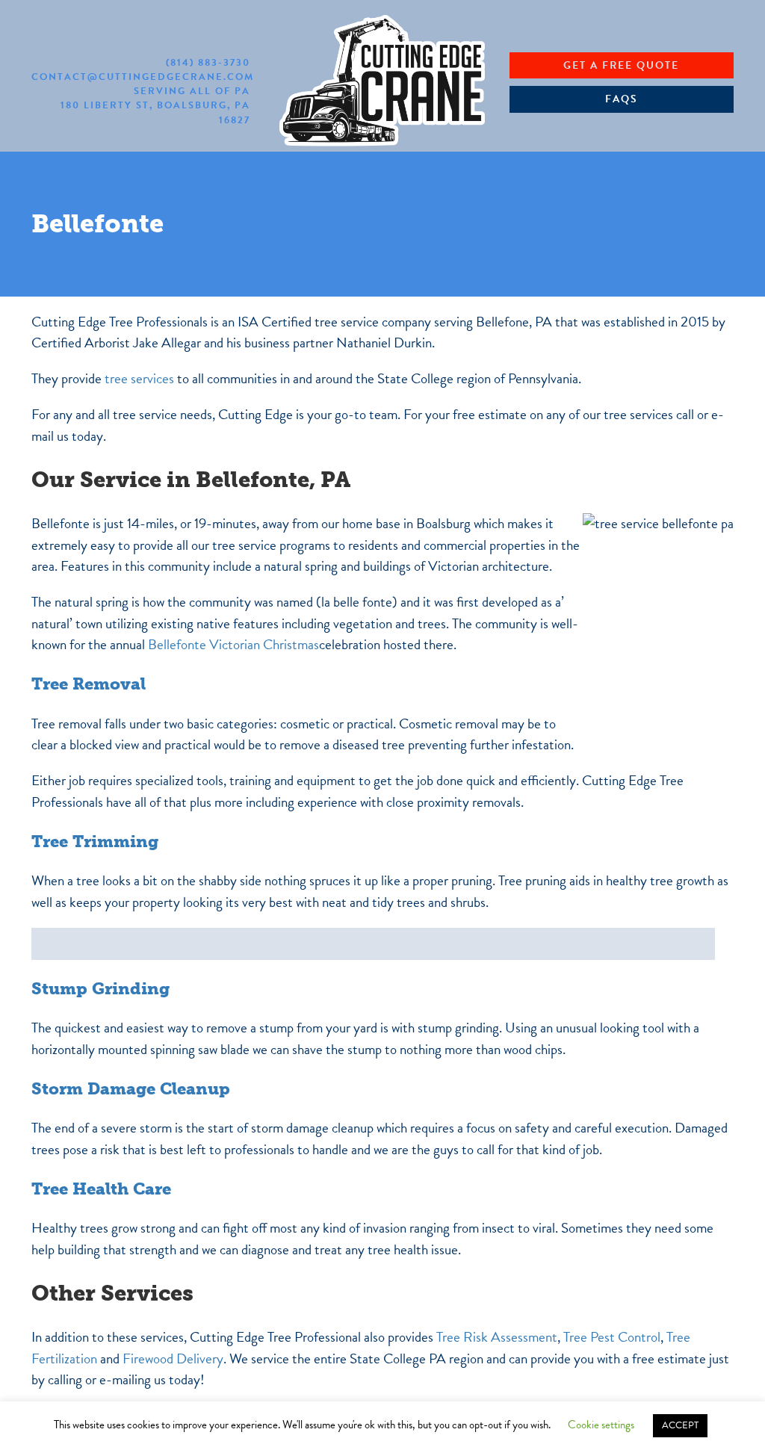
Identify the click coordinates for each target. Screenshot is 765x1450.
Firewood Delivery (173, 1358)
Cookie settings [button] (601, 1424)
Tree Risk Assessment (496, 1337)
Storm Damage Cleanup (130, 1089)
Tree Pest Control (611, 1337)
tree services (139, 378)
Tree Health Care (101, 1189)
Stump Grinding (100, 989)
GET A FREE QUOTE (621, 65)
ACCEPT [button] (680, 1425)
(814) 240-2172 (640, 944)
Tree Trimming (94, 841)
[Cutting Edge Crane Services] (382, 80)
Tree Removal (88, 684)
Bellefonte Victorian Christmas (233, 644)
